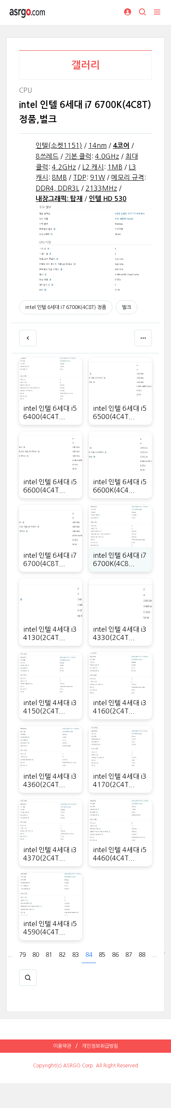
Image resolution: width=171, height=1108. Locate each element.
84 (89, 955)
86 (115, 955)
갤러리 (85, 65)
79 (22, 955)
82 (62, 955)
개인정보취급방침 (100, 1046)
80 (35, 955)
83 (75, 955)
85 (102, 955)
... (9, 955)
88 (142, 955)
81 (49, 955)
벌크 (126, 307)
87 (128, 955)
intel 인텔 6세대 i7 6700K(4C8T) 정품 (65, 307)
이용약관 (62, 1046)
